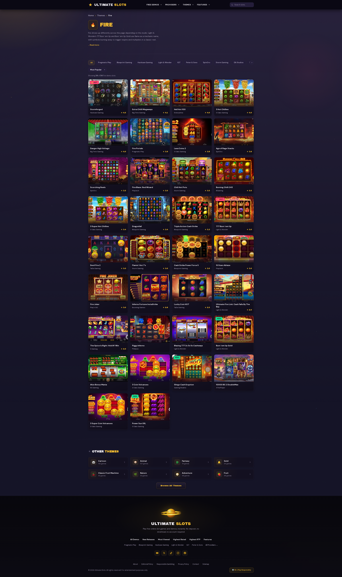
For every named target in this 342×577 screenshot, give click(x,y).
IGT (178, 62)
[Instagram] (178, 553)
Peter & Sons (191, 62)
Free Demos (153, 4)
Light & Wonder (165, 62)
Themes (187, 4)
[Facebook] (185, 553)
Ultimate (171, 524)
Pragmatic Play (104, 62)
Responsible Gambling (165, 564)
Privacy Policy (183, 564)
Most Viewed (164, 539)
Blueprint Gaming (124, 62)
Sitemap (206, 564)
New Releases (149, 539)
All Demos (134, 539)
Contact (196, 564)
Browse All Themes (171, 486)
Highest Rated (179, 539)
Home (91, 15)
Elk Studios (238, 62)
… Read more (93, 45)
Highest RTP (194, 539)
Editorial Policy (147, 564)
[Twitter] (164, 553)
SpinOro (206, 62)
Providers (171, 4)
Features (202, 4)
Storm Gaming (222, 62)
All (91, 62)
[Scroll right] (252, 63)
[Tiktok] (171, 553)
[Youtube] (157, 553)
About (135, 564)
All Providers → (211, 545)
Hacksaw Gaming (145, 62)
